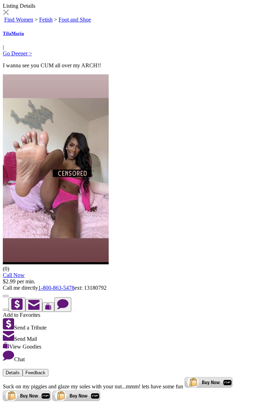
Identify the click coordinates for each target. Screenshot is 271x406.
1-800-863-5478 (56, 288)
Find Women (18, 20)
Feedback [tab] (35, 372)
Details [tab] (13, 372)
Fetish (46, 20)
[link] (6, 13)
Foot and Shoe (75, 20)
